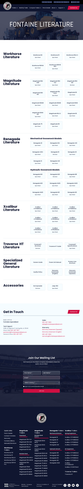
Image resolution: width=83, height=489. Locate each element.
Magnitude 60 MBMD (25, 474)
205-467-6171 (17, 334)
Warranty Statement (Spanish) (52, 329)
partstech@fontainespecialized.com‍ (15, 332)
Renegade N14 (54, 458)
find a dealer (46, 8)
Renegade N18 (54, 453)
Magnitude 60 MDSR (25, 472)
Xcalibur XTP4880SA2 (72, 453)
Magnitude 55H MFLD (26, 458)
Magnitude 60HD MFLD (40, 441)
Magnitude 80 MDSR (41, 473)
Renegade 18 (54, 437)
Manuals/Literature (10, 443)
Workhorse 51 (8, 455)
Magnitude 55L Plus (25, 444)
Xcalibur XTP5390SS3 (71, 445)
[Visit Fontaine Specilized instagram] (77, 485)
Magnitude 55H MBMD (24, 463)
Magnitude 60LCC (25, 447)
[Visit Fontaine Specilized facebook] (65, 485)
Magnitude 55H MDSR (26, 460)
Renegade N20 (54, 455)
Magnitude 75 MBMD (41, 468)
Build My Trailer (23, 8)
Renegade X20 (54, 445)
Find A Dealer (8, 433)
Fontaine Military (9, 441)
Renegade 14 (54, 442)
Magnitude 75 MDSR (41, 466)
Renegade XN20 (55, 463)
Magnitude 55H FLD (25, 439)
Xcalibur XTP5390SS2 (71, 442)
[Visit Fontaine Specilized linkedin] (69, 485)
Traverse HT (69, 474)
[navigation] (7, 6)
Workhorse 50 (8, 453)
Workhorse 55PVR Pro (10, 463)
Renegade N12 (54, 460)
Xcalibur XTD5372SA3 (71, 467)
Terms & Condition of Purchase (43, 485)
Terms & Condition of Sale (57, 485)
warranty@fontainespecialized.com (53, 336)
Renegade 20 (54, 440)
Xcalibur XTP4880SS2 (71, 437)
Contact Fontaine (9, 436)
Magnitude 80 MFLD (41, 471)
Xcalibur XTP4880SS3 (71, 440)
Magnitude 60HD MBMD (40, 450)
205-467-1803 (46, 334)
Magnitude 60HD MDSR (40, 445)
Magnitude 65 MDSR (41, 458)
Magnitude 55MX (24, 467)
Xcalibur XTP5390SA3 (71, 460)
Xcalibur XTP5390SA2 (71, 458)
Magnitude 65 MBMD (41, 461)
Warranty (7, 438)
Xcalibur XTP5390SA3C (69, 464)
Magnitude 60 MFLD (25, 469)
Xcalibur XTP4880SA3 (72, 455)
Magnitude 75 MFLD (41, 463)
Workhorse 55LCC (10, 458)
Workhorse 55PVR (10, 460)
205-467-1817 (15, 330)
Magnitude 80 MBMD (41, 476)
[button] (14, 8)
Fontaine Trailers (47, 2)
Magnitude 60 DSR (25, 449)
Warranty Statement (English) (52, 332)
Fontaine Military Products (61, 2)
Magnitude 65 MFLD (41, 456)
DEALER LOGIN (76, 2)
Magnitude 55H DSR (25, 442)
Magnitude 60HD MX (41, 453)
